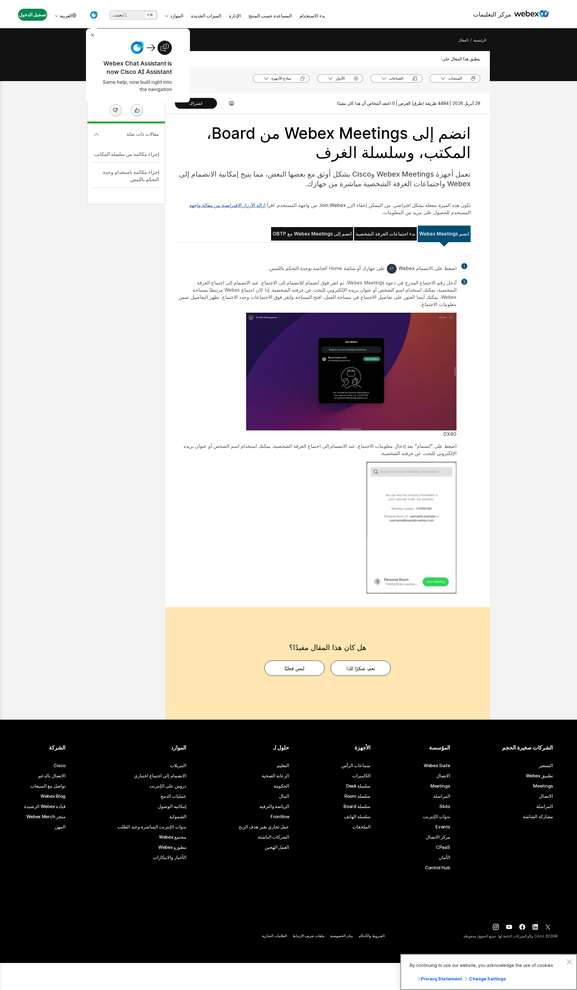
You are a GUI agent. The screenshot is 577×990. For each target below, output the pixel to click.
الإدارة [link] (235, 16)
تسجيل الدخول (33, 14)
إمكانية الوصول (172, 806)
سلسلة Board (357, 806)
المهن (60, 827)
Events (442, 827)
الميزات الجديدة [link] (206, 16)
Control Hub (437, 868)
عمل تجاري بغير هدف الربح (264, 827)
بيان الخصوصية (341, 936)
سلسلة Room (357, 796)
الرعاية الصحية (275, 776)
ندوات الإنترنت (436, 817)
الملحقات (362, 827)
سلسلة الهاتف (357, 817)
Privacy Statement (441, 978)
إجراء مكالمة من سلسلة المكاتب (126, 154)
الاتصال (546, 796)
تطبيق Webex (539, 776)
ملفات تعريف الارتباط (309, 936)
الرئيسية (480, 40)
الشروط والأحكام (372, 936)
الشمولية (177, 817)
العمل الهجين (277, 847)
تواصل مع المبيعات (48, 786)
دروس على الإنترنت (167, 786)
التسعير (546, 766)
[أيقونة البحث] (125, 15)
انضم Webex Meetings (444, 234)
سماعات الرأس (356, 766)
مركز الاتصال (438, 837)
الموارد (176, 16)
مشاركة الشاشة (538, 817)
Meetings (543, 786)
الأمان (444, 857)
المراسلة (544, 806)
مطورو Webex (172, 847)
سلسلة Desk (358, 786)
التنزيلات (178, 766)
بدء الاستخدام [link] (312, 16)
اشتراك (196, 103)
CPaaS (443, 847)
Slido (444, 806)
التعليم (283, 766)
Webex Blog (53, 796)
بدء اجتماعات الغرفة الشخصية (385, 234)
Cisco (59, 766)
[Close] (569, 962)
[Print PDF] (228, 103)
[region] (488, 972)
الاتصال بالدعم (52, 776)
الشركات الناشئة (273, 837)
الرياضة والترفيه (274, 806)
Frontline (279, 817)
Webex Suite (437, 766)
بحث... (117, 14)
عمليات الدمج (173, 796)
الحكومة (281, 786)
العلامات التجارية (274, 936)
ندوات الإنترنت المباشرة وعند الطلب (152, 827)
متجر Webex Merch (46, 817)
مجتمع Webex (172, 837)
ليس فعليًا (294, 668)
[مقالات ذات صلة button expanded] (96, 135)
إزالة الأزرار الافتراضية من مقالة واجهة (227, 205)
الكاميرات (361, 776)
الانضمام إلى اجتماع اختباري (160, 776)
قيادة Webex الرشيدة (45, 806)
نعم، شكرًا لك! (361, 668)
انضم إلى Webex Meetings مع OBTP (312, 234)
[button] (94, 15)
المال (284, 796)
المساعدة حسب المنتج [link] (270, 16)
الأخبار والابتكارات (169, 857)
